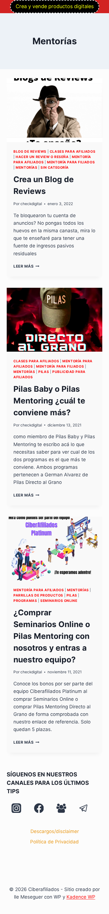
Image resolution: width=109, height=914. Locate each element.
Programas (25, 600)
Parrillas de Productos (38, 595)
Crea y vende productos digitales (55, 6)
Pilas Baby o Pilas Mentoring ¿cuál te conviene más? (49, 400)
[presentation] (54, 110)
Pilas (43, 372)
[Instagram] (16, 808)
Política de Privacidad (54, 842)
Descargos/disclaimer (54, 831)
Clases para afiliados (73, 151)
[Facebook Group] (61, 808)
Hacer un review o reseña (42, 157)
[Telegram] (83, 808)
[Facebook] (39, 808)
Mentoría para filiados (71, 162)
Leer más (26, 266)
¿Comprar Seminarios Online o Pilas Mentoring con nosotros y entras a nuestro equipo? (51, 636)
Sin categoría (55, 167)
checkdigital (31, 203)
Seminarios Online (58, 600)
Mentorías (26, 167)
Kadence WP (81, 897)
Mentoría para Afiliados (38, 590)
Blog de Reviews (29, 151)
